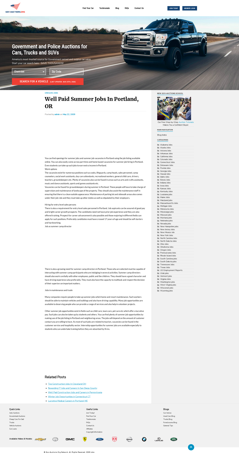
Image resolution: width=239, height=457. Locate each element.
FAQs (127, 8)
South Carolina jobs (168, 258)
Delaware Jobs (166, 165)
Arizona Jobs (165, 150)
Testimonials (104, 8)
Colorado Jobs (166, 159)
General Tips (168, 426)
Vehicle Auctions (15, 426)
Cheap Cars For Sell (16, 419)
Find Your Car (88, 8)
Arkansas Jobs (166, 153)
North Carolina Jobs (168, 238)
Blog (117, 8)
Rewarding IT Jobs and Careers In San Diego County (72, 388)
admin (57, 114)
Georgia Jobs (165, 171)
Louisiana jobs (166, 194)
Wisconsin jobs (166, 287)
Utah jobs (164, 273)
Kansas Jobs (165, 188)
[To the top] (191, 447)
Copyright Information (94, 432)
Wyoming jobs (166, 290)
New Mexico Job (167, 232)
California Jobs (166, 156)
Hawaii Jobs (165, 174)
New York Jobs (166, 235)
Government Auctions (17, 416)
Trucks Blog (167, 419)
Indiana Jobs (165, 182)
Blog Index (162, 135)
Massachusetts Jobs (169, 203)
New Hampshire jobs (169, 226)
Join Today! (90, 413)
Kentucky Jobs (166, 191)
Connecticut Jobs (167, 162)
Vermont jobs (166, 276)
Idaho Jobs (164, 176)
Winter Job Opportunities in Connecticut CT (69, 396)
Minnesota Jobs (167, 209)
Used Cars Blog (169, 416)
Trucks (11, 422)
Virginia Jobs (165, 279)
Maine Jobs (165, 197)
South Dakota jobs (168, 261)
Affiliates (89, 429)
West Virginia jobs (168, 285)
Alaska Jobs (165, 147)
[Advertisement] (95, 138)
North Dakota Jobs (168, 241)
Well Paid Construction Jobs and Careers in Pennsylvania (75, 392)
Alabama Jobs (166, 144)
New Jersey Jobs (167, 229)
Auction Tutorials (186, 122)
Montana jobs (166, 217)
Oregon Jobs (51, 93)
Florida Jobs (165, 168)
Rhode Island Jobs (168, 255)
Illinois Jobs (165, 179)
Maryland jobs (166, 200)
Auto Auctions (14, 413)
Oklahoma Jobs (166, 247)
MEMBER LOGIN (189, 8)
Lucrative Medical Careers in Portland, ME (68, 401)
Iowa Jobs (164, 185)
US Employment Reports (171, 270)
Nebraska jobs (166, 220)
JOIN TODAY (173, 8)
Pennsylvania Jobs (168, 252)
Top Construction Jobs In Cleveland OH (67, 384)
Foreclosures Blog (170, 422)
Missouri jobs (166, 215)
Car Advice (167, 413)
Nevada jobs (165, 223)
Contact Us (139, 8)
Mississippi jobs (167, 212)
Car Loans (13, 429)
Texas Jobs (165, 267)
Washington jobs (167, 282)
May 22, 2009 (69, 114)
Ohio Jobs (164, 244)
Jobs (92, 452)
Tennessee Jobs (167, 264)
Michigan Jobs (166, 206)
